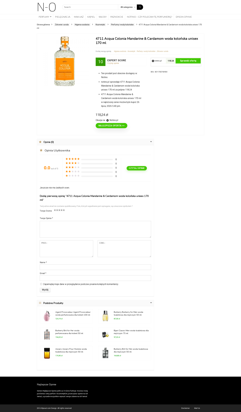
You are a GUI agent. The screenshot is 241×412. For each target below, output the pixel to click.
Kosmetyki (100, 24)
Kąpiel (91, 16)
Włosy (103, 16)
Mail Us (197, 408)
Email (43, 273)
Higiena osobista (82, 24)
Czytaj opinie (113, 63)
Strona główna (43, 24)
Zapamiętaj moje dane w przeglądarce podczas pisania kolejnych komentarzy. (81, 284)
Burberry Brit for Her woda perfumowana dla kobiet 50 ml (69, 332)
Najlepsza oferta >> (111, 125)
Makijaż (79, 16)
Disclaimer (185, 408)
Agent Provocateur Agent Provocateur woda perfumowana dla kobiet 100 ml (73, 313)
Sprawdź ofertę (188, 60)
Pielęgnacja (62, 16)
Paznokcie (116, 16)
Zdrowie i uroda (62, 24)
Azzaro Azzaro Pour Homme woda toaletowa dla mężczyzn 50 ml (71, 350)
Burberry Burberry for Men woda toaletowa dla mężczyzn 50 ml (128, 313)
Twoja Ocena (46, 211)
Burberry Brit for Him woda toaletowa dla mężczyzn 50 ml (131, 350)
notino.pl (158, 61)
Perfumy (44, 16)
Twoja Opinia (46, 218)
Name (43, 262)
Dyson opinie (184, 16)
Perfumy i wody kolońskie (122, 24)
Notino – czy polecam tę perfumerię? (149, 16)
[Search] (140, 7)
